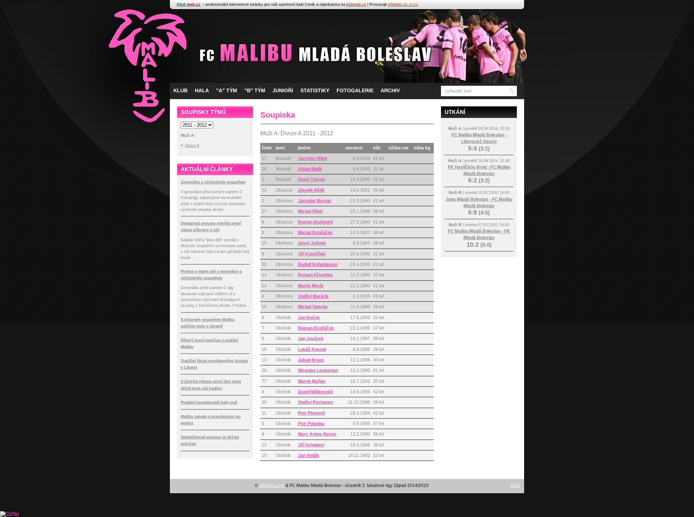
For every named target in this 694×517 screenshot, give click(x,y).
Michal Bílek (310, 211)
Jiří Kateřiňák (312, 254)
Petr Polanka (311, 423)
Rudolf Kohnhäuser (318, 264)
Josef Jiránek (312, 243)
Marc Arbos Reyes (317, 434)
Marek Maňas (312, 381)
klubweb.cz (356, 4)
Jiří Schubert (311, 445)
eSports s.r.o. (271, 485)
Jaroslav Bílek (312, 158)
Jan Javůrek (311, 338)
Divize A (192, 145)
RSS (515, 485)
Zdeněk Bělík (311, 190)
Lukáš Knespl (312, 349)
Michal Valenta (312, 306)
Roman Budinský (315, 222)
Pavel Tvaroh (311, 179)
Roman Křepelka (315, 274)
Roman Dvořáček (316, 328)
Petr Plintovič (311, 413)
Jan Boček (309, 317)
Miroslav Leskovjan (318, 370)
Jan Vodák (308, 455)
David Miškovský (315, 391)
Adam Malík (310, 168)
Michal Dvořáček (315, 232)
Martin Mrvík (311, 285)
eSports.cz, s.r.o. (403, 4)
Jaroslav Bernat (314, 200)
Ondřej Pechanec (315, 402)
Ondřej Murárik (313, 296)
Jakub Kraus (311, 360)
